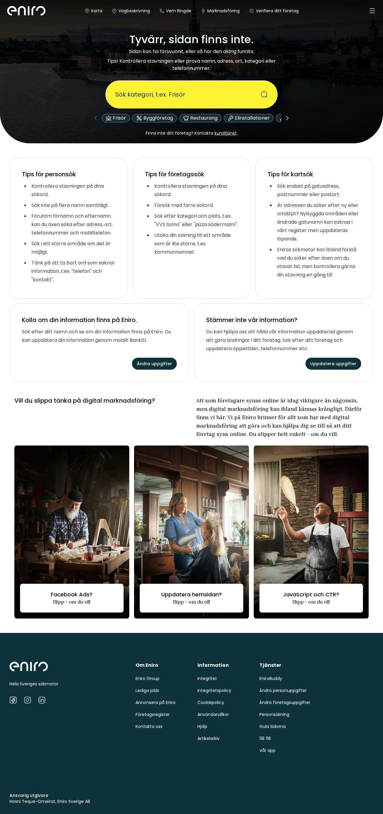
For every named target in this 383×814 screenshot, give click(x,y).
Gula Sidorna (272, 726)
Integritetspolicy (214, 690)
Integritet (207, 678)
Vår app (267, 750)
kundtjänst (226, 133)
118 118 (265, 738)
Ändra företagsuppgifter (284, 702)
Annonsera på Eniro (156, 702)
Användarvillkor (213, 714)
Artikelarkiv (208, 738)
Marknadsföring (223, 11)
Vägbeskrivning (134, 11)
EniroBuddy (270, 678)
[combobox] (188, 94)
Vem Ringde (178, 11)
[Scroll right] (287, 118)
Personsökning (274, 714)
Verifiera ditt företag (277, 11)
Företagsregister (153, 714)
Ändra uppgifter (154, 364)
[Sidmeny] (372, 11)
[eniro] (14, 11)
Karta (96, 11)
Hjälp (202, 726)
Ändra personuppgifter (283, 690)
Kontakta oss (149, 726)
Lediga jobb (147, 690)
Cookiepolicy (210, 702)
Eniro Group (147, 678)
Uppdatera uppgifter (333, 364)
